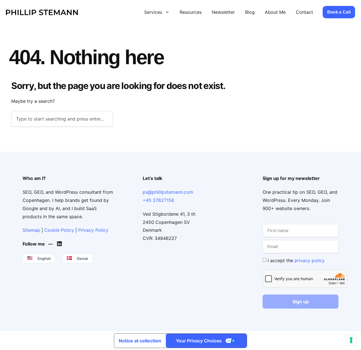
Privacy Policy (93, 230)
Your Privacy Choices (199, 341)
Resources (191, 12)
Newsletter (223, 12)
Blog (250, 12)
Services (153, 12)
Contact (304, 12)
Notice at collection (140, 341)
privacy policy (309, 260)
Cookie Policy (59, 230)
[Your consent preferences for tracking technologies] (351, 340)
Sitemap (31, 230)
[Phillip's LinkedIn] (61, 243)
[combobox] (62, 119)
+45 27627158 (158, 200)
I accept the (296, 260)
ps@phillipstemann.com (168, 192)
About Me (275, 12)
